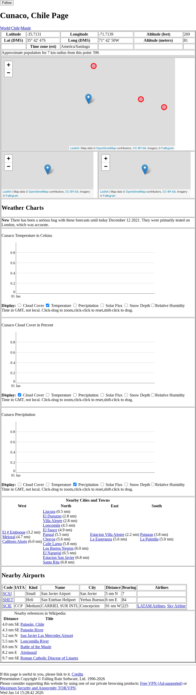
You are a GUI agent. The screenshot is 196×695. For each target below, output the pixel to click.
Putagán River (31, 630)
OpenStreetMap (106, 148)
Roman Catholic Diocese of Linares (49, 658)
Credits (77, 674)
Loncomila (51, 525)
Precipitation (88, 305)
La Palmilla (149, 539)
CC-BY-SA (139, 148)
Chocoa (49, 539)
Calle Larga (52, 544)
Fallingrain (167, 148)
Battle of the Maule (35, 647)
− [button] (8, 73)
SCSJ (7, 593)
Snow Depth (140, 305)
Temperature (61, 305)
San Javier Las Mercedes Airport (46, 635)
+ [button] (8, 65)
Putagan (146, 534)
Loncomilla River (34, 641)
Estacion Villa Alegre (107, 534)
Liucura (49, 511)
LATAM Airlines (151, 606)
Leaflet (74, 148)
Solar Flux (114, 305)
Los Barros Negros (58, 548)
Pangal (48, 534)
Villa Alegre (52, 521)
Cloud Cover (33, 305)
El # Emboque (14, 532)
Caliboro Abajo (14, 541)
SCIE (7, 606)
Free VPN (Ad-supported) (161, 683)
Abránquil (28, 652)
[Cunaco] (88, 99)
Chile (15, 28)
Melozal (8, 537)
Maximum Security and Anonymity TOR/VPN (38, 688)
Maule (26, 28)
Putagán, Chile (32, 624)
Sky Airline (176, 606)
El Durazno (52, 516)
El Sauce (50, 530)
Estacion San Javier (58, 557)
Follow (6, 3)
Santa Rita (51, 562)
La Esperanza (101, 539)
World (5, 28)
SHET (8, 600)
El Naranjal (52, 553)
